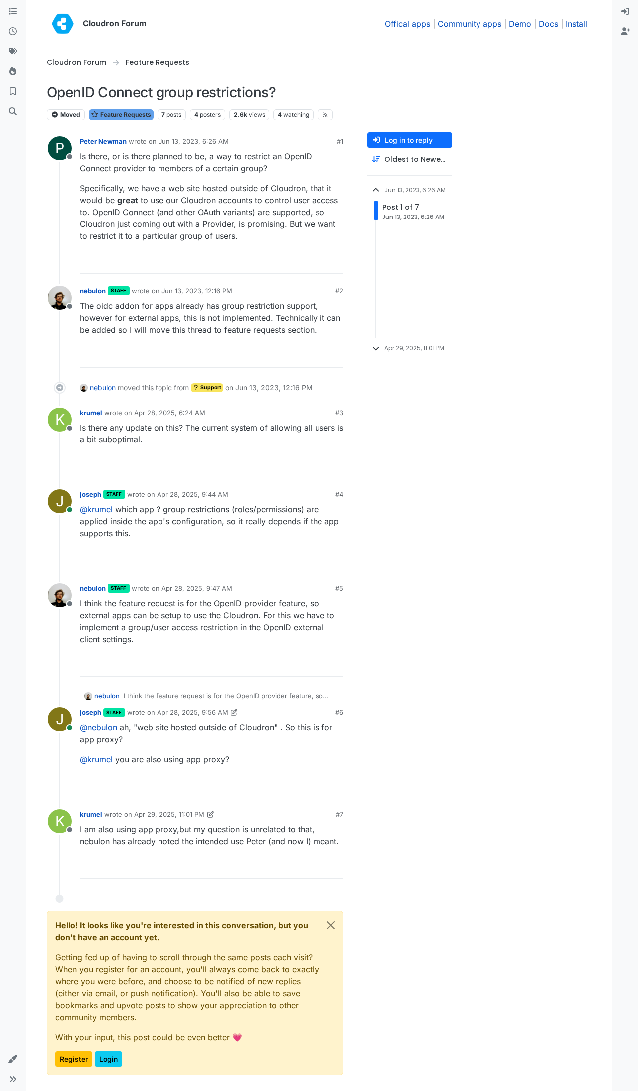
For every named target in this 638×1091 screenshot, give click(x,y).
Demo (520, 24)
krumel (91, 413)
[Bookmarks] (13, 92)
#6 (339, 712)
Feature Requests (125, 114)
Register (74, 1059)
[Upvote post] (321, 261)
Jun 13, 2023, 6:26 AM (194, 141)
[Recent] (13, 32)
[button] (13, 1059)
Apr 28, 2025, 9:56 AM (192, 712)
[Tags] (13, 52)
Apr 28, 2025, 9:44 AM (192, 494)
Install (576, 24)
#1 (340, 141)
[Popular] (13, 72)
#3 (339, 413)
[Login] (625, 12)
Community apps (469, 24)
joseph (90, 494)
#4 (339, 494)
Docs (548, 24)
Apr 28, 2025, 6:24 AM (169, 413)
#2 (339, 291)
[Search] (13, 112)
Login (108, 1059)
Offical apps (407, 24)
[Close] (331, 925)
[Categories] (13, 12)
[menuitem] (625, 12)
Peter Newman (103, 141)
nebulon (93, 291)
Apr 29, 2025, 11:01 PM (169, 814)
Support (210, 387)
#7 (339, 814)
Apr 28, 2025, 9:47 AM (196, 588)
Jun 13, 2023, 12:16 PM (196, 291)
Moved (69, 114)
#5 (339, 588)
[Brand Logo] (63, 24)
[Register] (625, 32)
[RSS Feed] (325, 114)
